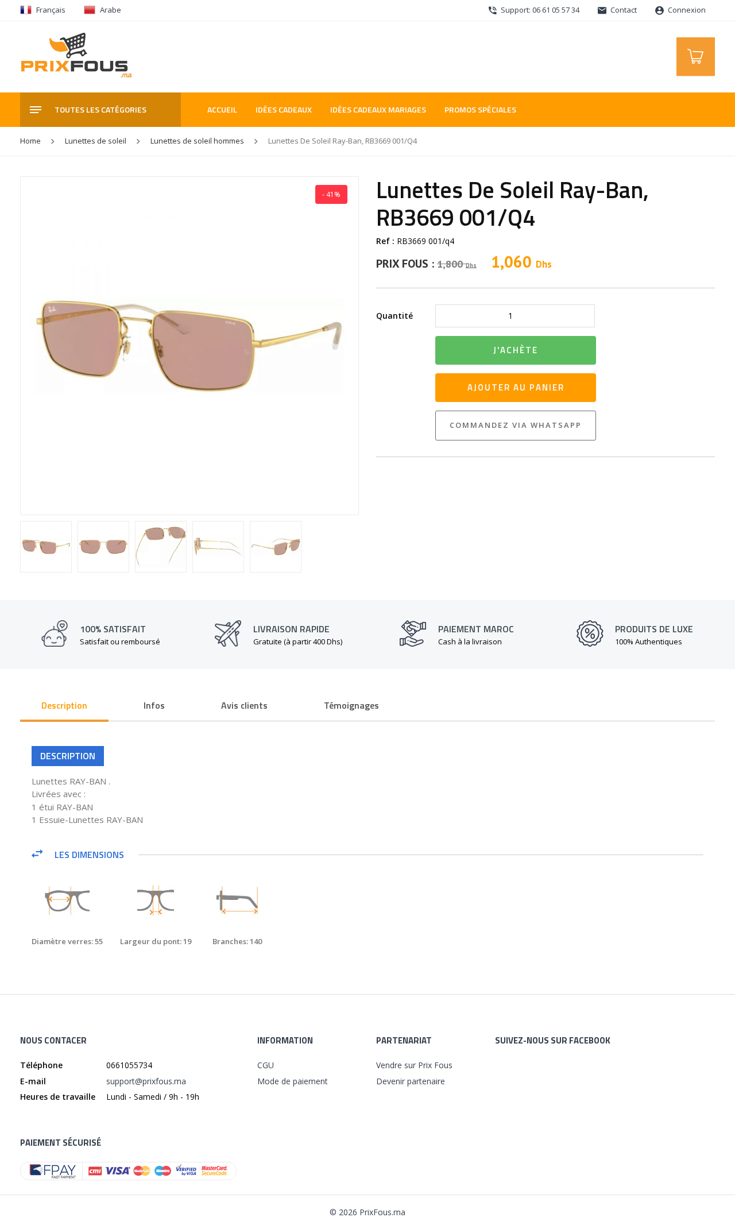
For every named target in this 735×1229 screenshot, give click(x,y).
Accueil (222, 109)
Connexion (686, 10)
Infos (154, 705)
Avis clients (244, 705)
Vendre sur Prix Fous (414, 1065)
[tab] (64, 706)
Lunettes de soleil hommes (197, 141)
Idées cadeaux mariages (378, 109)
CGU (265, 1065)
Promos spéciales (480, 109)
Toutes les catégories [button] (100, 109)
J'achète (515, 350)
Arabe (110, 10)
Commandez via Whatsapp (516, 425)
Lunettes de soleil (95, 141)
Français (50, 10)
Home (30, 141)
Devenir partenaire (410, 1081)
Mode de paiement (292, 1081)
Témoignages (351, 705)
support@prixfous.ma (146, 1081)
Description (64, 705)
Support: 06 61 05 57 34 (539, 10)
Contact (623, 10)
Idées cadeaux (284, 109)
